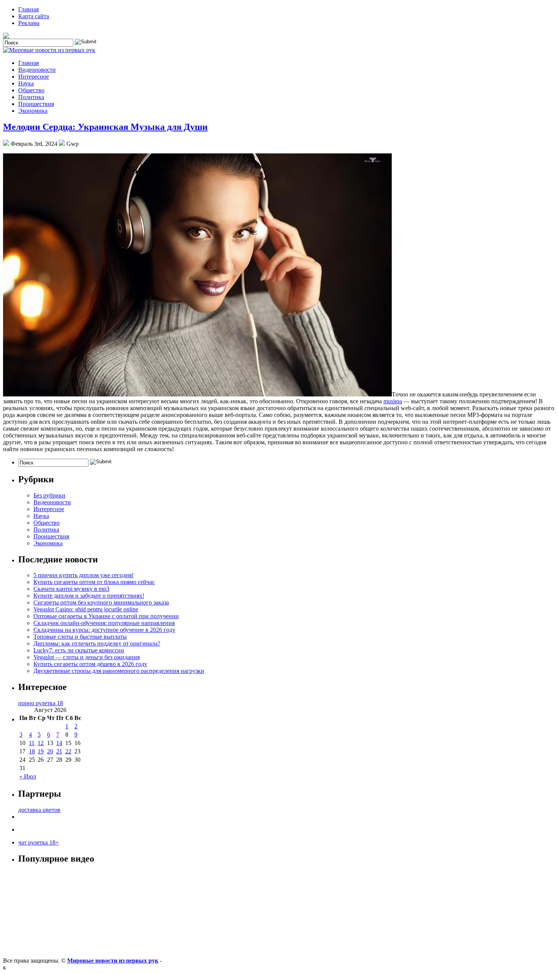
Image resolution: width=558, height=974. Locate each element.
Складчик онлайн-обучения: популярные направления (104, 623)
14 (59, 743)
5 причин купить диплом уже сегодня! (83, 575)
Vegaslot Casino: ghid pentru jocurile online (85, 609)
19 (41, 751)
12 (41, 743)
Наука (26, 83)
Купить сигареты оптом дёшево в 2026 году (90, 664)
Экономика (32, 110)
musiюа (392, 401)
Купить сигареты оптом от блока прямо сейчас (94, 582)
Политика (31, 97)
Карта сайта (33, 16)
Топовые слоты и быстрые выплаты (80, 636)
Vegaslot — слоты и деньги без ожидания (86, 657)
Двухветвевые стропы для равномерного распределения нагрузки (118, 671)
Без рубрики (49, 495)
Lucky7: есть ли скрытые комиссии (78, 650)
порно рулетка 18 (40, 703)
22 (68, 751)
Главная (28, 9)
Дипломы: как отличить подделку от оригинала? (96, 643)
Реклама (28, 23)
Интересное (33, 76)
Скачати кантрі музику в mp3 (71, 589)
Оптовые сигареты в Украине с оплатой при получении (106, 616)
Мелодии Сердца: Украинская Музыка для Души (105, 127)
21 (59, 751)
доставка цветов (39, 810)
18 (32, 751)
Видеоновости (37, 69)
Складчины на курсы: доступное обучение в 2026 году (104, 630)
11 (32, 743)
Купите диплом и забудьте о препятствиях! (88, 595)
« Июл (27, 776)
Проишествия (36, 104)
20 (50, 751)
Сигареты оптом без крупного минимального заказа (101, 602)
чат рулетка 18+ (38, 842)
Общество (31, 90)
